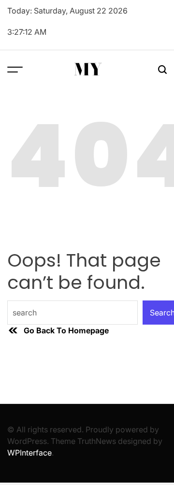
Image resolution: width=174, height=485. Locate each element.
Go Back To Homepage (66, 330)
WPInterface (29, 452)
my (88, 69)
